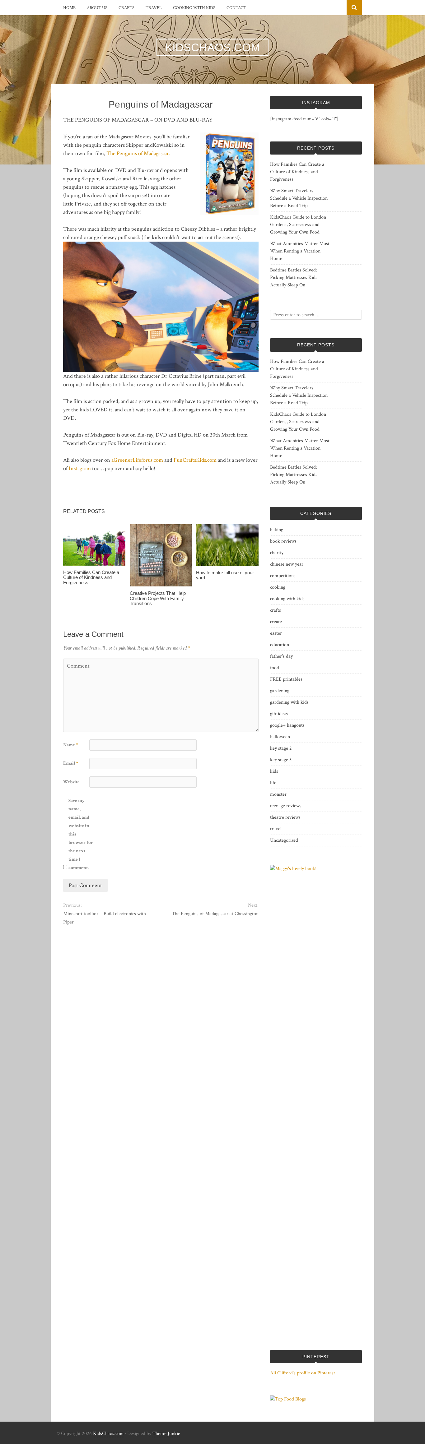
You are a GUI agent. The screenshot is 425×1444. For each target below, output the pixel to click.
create (276, 621)
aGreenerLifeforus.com (137, 460)
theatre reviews (285, 817)
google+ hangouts (287, 725)
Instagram (80, 468)
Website (71, 782)
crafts (126, 8)
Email (70, 763)
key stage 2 (281, 748)
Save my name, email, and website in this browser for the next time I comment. (80, 834)
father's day (281, 656)
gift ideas (279, 713)
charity (276, 552)
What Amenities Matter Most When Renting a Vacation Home (299, 251)
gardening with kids (289, 702)
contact (236, 8)
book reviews (283, 541)
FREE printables (286, 679)
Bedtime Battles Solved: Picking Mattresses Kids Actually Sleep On (293, 277)
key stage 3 (281, 760)
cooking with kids (194, 8)
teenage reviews (285, 806)
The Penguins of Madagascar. (138, 153)
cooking (277, 587)
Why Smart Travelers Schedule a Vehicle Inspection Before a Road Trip (299, 198)
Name (70, 745)
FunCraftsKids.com (195, 460)
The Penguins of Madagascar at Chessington (215, 913)
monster (278, 794)
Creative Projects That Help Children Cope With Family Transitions (158, 598)
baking (276, 529)
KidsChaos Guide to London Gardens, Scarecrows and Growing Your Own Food (298, 224)
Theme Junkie (166, 1433)
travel (154, 8)
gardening (279, 690)
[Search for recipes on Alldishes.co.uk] (288, 1399)
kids (274, 771)
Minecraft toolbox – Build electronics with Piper (104, 917)
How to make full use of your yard (225, 575)
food (274, 667)
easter (276, 633)
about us (97, 8)
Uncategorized (284, 840)
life (273, 783)
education (279, 644)
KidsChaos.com (108, 1433)
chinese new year (286, 564)
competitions (283, 575)
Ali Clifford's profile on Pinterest (302, 1373)
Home (69, 8)
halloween (280, 737)
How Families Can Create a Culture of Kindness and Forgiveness (91, 577)
